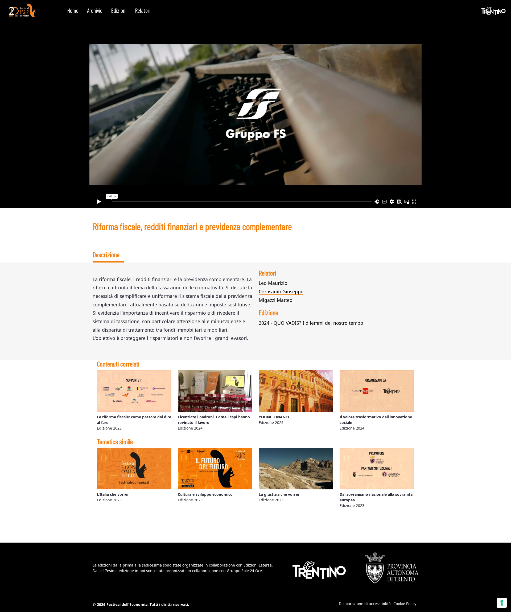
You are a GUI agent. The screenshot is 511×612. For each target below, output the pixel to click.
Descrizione (106, 254)
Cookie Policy (404, 603)
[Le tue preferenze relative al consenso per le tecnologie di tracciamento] (502, 603)
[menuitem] (73, 10)
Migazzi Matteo (275, 300)
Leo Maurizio (273, 283)
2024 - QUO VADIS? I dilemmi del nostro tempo (311, 323)
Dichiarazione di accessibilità (365, 603)
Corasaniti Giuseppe (281, 291)
